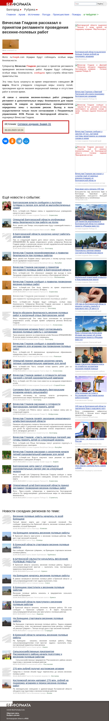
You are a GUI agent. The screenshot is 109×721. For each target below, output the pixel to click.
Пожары (76, 14)
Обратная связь (13, 713)
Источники (33, 14)
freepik (16, 57)
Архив (21, 14)
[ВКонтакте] (5, 141)
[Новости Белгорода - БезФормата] (16, 3)
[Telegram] (19, 141)
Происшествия (61, 14)
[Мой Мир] (26, 141)
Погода (46, 14)
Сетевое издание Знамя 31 (34, 124)
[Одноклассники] (12, 141)
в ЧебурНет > (91, 14)
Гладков (31, 66)
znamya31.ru (11, 50)
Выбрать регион (13, 715)
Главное (11, 14)
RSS (26, 719)
